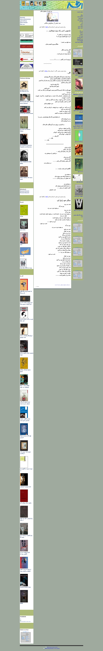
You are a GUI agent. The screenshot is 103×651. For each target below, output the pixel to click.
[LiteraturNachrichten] (26, 42)
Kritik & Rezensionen (25, 19)
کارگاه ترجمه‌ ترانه (79, 42)
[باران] (24, 243)
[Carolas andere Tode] (24, 586)
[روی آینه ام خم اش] (79, 140)
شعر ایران (80, 18)
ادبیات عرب (80, 26)
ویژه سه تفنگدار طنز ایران (26, 267)
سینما (81, 24)
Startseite (22, 17)
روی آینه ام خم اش (79, 141)
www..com (26, 631)
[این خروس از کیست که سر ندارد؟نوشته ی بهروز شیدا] (25, 301)
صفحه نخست (80, 11)
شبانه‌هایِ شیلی (79, 181)
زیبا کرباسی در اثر (79, 90)
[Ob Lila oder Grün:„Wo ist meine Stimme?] (25, 100)
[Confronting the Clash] (24, 384)
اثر (20, 618)
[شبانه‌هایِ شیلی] (78, 180)
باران (21, 244)
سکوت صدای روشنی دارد (25, 502)
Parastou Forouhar (79, 264)
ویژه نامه (81, 35)
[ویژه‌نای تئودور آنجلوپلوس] (78, 73)
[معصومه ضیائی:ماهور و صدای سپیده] (24, 351)
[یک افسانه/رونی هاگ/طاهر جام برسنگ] (24, 290)
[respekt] (26, 61)
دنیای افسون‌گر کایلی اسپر (79, 54)
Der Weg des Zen (24, 91)
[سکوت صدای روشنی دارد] (24, 501)
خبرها (82, 34)
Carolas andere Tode (25, 587)
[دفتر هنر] (23, 266)
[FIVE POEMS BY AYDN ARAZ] (24, 160)
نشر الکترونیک (80, 39)
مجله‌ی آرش (23, 229)
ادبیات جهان (80, 27)
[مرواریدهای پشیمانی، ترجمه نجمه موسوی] (24, 334)
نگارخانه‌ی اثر (80, 40)
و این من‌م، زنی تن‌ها (78, 210)
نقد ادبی (81, 21)
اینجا (46, 27)
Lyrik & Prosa (23, 20)
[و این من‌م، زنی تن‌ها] (79, 209)
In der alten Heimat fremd (26, 113)
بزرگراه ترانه (80, 19)
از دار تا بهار (80, 171)
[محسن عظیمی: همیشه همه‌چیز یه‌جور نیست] (24, 417)
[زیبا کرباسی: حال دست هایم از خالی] (24, 517)
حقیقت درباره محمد (78, 196)
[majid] (25, 112)
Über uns (22, 24)
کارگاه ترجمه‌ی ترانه (78, 65)
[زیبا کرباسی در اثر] (79, 89)
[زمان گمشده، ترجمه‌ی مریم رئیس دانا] (24, 534)
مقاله (82, 15)
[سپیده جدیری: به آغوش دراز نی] (24, 467)
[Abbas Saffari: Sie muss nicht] (24, 176)
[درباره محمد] (79, 195)
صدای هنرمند (80, 37)
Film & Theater (24, 22)
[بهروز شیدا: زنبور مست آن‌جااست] (24, 434)
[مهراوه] (24, 214)
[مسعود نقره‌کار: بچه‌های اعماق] (24, 368)
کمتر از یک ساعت (79, 156)
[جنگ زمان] (25, 254)
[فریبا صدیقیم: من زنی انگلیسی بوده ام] (24, 551)
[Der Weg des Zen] (24, 90)
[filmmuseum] (26, 37)
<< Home (37, 286)
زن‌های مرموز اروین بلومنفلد (79, 229)
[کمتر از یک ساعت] (79, 154)
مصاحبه (81, 32)
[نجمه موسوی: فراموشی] (24, 485)
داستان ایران (80, 16)
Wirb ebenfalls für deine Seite (25, 621)
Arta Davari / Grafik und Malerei (80, 275)
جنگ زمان (22, 255)
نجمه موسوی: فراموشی (25, 486)
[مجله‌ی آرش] (24, 228)
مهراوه (21, 216)
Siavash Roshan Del (79, 252)
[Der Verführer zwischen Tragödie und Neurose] (24, 144)
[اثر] (20, 620)
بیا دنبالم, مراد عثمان (80, 240)
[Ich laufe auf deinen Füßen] (24, 128)
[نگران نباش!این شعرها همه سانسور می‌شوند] (79, 125)
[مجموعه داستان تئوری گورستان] (79, 109)
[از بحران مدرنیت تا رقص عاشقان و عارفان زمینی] (24, 568)
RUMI (21, 603)
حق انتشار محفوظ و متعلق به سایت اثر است (62, 284)
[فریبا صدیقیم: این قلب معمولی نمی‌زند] (24, 400)
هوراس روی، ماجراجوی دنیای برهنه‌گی (27, 638)
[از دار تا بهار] (79, 170)
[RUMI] (24, 602)
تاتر (82, 23)
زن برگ (81, 31)
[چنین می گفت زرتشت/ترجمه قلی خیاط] (24, 317)
